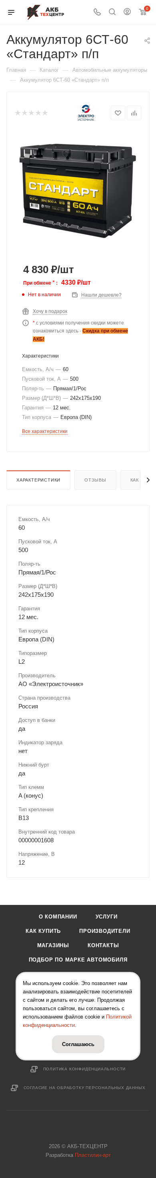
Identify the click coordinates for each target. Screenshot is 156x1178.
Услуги (107, 917)
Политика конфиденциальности (84, 1069)
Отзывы (95, 480)
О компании (58, 917)
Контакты (103, 945)
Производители (104, 931)
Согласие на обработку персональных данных (85, 1088)
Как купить (43, 931)
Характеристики (38, 480)
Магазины (53, 945)
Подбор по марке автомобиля (78, 960)
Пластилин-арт (93, 1155)
